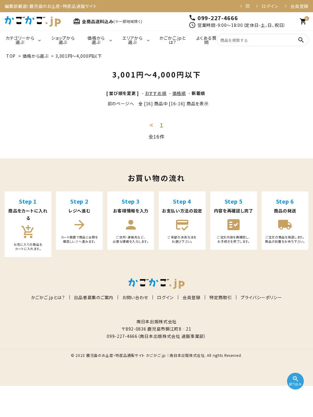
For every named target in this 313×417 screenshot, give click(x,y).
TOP (11, 56)
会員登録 (299, 6)
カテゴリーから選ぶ (20, 40)
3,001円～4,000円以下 (78, 56)
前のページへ (121, 103)
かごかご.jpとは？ (173, 40)
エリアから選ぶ (132, 40)
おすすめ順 (156, 93)
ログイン (270, 6)
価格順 (179, 93)
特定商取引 (220, 297)
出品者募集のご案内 (93, 297)
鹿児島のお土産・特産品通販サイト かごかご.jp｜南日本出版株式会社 (145, 355)
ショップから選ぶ (63, 40)
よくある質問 (206, 40)
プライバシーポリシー (261, 297)
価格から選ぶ (96, 40)
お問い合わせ (135, 297)
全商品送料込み (107, 21)
